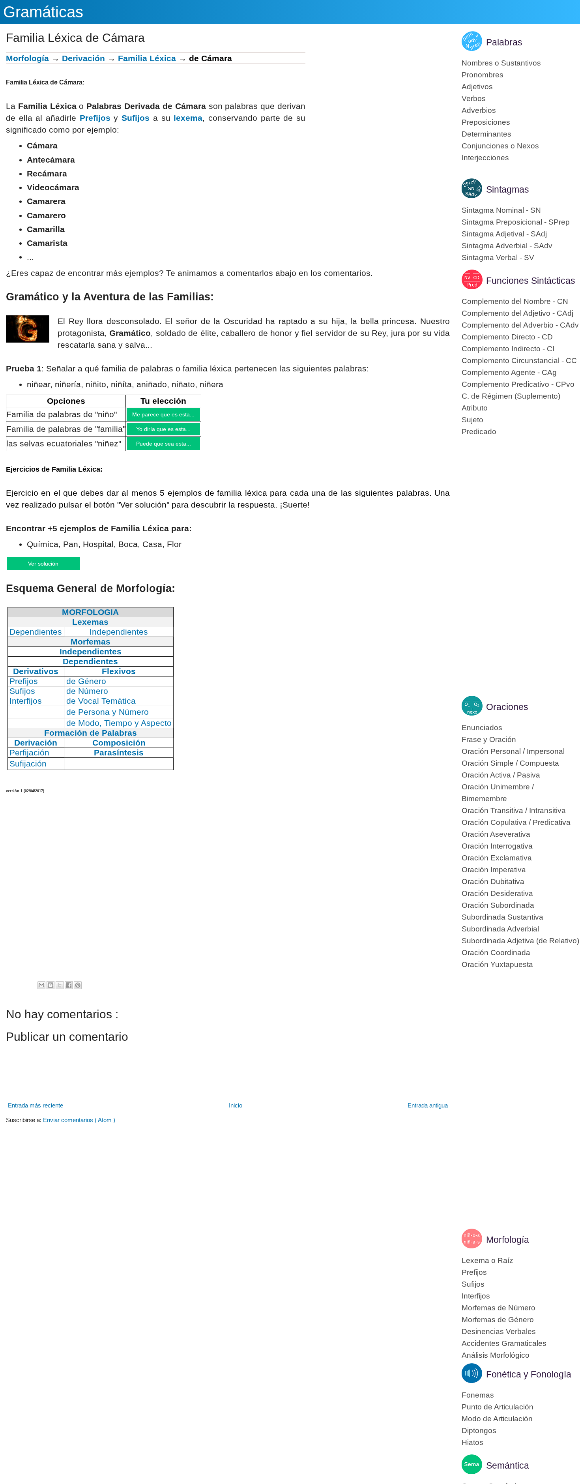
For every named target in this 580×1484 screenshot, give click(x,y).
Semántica (507, 1465)
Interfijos (476, 1296)
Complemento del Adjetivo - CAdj (517, 313)
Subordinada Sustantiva (502, 917)
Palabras (504, 42)
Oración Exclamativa (497, 858)
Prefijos (95, 117)
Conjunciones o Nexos (500, 146)
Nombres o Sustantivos (501, 63)
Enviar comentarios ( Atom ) (79, 1126)
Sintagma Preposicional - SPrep (516, 222)
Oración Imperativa (494, 870)
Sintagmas (507, 189)
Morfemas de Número (498, 1308)
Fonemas (478, 1395)
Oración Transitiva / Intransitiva (514, 810)
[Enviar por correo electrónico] (41, 992)
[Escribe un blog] (50, 992)
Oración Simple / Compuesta (510, 763)
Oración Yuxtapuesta (497, 964)
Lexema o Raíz (487, 1260)
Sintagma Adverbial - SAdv (507, 246)
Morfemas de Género (498, 1319)
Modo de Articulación (497, 1419)
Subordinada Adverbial (500, 929)
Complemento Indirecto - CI (508, 349)
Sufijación (28, 770)
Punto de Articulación (497, 1407)
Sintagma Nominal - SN (501, 210)
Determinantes (486, 134)
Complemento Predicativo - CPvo (518, 384)
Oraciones (507, 707)
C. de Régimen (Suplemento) (511, 396)
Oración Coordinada (496, 952)
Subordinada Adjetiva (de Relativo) (520, 941)
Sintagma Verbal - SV (498, 257)
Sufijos (136, 117)
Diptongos (479, 1430)
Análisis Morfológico (495, 1355)
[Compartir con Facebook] (69, 992)
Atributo (475, 408)
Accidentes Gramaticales (504, 1343)
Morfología (27, 58)
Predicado (479, 431)
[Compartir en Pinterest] (78, 992)
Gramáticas (43, 12)
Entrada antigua (428, 1112)
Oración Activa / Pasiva (501, 775)
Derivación (83, 58)
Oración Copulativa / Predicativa (516, 822)
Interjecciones (485, 158)
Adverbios (479, 110)
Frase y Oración (489, 739)
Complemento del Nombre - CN (515, 301)
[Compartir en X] (60, 992)
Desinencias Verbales (499, 1331)
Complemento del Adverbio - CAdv (520, 325)
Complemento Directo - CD (507, 337)
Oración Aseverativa (496, 834)
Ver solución (51, 569)
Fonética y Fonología (528, 1374)
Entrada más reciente (35, 1112)
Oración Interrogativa (497, 846)
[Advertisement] (377, 107)
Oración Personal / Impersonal (513, 751)
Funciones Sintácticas (530, 280)
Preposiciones (486, 122)
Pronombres (482, 75)
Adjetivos (477, 86)
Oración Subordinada (498, 905)
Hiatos (472, 1442)
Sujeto (472, 420)
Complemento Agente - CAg (509, 372)
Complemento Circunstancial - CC (519, 360)
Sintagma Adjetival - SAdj (504, 234)
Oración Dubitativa (493, 881)
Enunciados (482, 727)
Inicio (235, 1112)
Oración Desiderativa (497, 893)
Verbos (474, 98)
